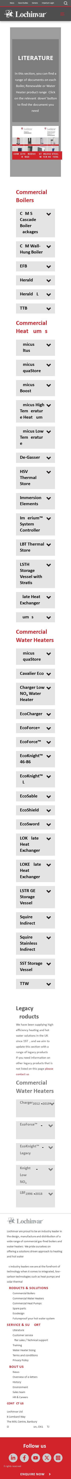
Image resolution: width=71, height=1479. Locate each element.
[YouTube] (35, 1457)
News (12, 3)
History (17, 1382)
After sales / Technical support (30, 1340)
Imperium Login (48, 3)
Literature (18, 1330)
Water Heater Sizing (24, 1350)
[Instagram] (58, 1457)
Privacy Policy (21, 1360)
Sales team (19, 1392)
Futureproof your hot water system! (34, 1318)
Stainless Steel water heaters (49, 155)
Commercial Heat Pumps (27, 1303)
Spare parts (19, 1308)
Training (17, 1345)
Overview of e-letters (25, 1377)
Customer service (23, 1335)
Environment (20, 1387)
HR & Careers (20, 1397)
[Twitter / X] (46, 1457)
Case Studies (23, 3)
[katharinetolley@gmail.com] (24, 1457)
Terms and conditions (25, 1355)
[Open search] (65, 3)
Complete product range (25, 155)
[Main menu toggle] (62, 14)
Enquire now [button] (33, 1474)
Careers (35, 3)
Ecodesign (18, 1313)
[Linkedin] (13, 1457)
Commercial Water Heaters (28, 1298)
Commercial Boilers (24, 1293)
